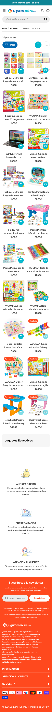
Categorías (14, 28)
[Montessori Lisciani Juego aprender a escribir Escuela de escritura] (38, 63)
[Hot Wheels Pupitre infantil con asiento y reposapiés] (13, 405)
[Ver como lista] (46, 44)
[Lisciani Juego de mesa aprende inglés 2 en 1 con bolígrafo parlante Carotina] (38, 367)
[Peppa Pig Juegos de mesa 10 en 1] (13, 253)
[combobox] (26, 19)
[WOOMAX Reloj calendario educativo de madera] (38, 291)
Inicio (4, 28)
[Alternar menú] (4, 10)
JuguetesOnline (18, 706)
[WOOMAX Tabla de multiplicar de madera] (38, 253)
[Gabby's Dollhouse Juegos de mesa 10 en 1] (13, 177)
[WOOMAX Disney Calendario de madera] (38, 101)
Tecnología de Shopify (38, 706)
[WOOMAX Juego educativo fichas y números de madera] (38, 329)
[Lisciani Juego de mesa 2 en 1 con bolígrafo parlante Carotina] (38, 139)
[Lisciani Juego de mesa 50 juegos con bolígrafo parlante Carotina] (13, 101)
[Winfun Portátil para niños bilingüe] (38, 177)
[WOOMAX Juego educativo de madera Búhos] (13, 291)
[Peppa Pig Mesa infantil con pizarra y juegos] (38, 215)
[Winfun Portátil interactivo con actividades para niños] (13, 139)
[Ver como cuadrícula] (38, 44)
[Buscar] (45, 19)
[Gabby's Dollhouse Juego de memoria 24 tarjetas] (13, 63)
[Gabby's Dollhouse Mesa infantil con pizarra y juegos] (38, 405)
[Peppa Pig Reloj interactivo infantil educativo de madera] (13, 329)
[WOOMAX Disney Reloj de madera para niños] (13, 367)
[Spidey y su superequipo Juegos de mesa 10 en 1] (13, 215)
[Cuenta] (42, 10)
